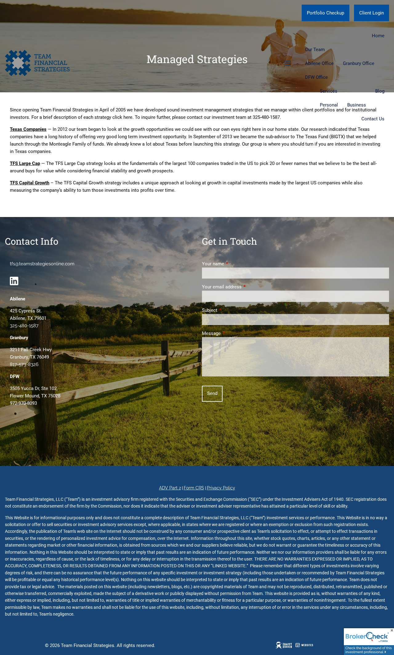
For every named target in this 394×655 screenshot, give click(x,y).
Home (378, 35)
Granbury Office (358, 63)
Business (356, 105)
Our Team (315, 49)
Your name (235, 264)
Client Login (371, 13)
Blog (379, 91)
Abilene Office (319, 63)
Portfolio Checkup (325, 13)
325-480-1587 (24, 325)
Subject (232, 310)
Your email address (244, 287)
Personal (329, 105)
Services (328, 91)
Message (233, 333)
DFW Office (316, 77)
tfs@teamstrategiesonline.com (42, 264)
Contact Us (372, 119)
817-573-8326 (24, 364)
